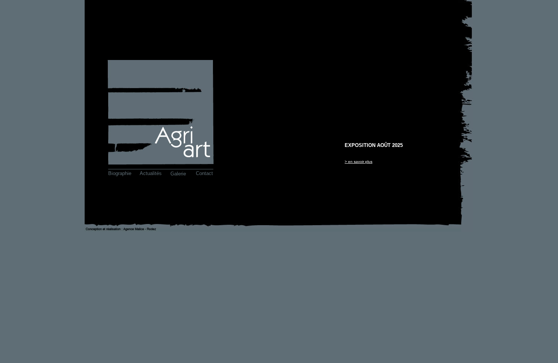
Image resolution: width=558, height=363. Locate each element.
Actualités (151, 173)
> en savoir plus (358, 161)
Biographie (119, 173)
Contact (204, 173)
